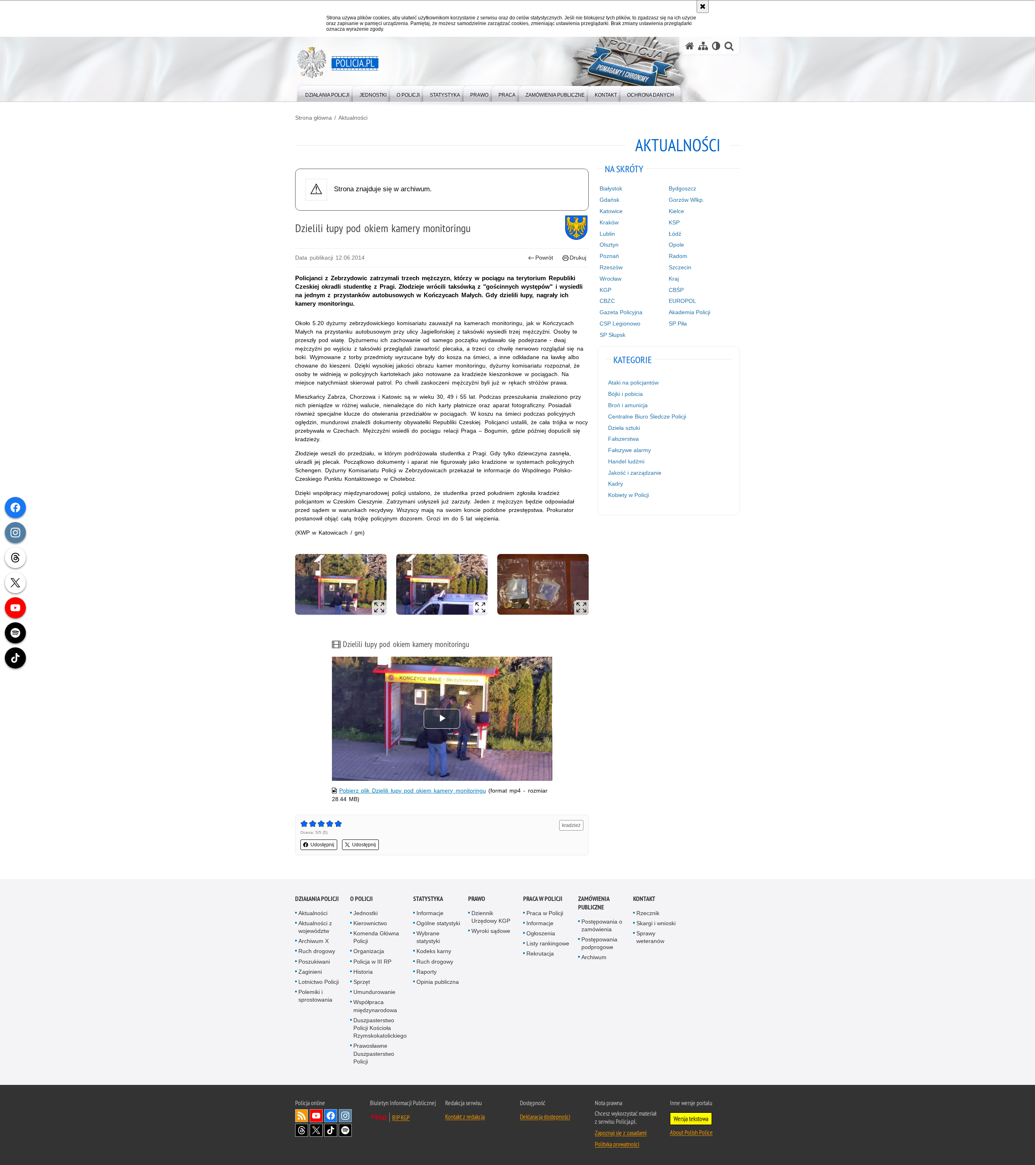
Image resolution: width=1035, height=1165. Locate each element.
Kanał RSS (301, 1115)
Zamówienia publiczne (593, 902)
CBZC (607, 301)
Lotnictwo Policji (318, 982)
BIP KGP (401, 1117)
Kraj (674, 278)
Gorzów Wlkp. (686, 200)
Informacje (430, 913)
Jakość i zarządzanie (634, 472)
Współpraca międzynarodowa (375, 1006)
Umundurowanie (374, 992)
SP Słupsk (612, 335)
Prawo (476, 898)
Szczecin (680, 267)
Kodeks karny (433, 951)
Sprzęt (361, 982)
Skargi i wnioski (656, 923)
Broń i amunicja (628, 405)
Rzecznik (647, 913)
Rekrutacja (540, 953)
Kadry (615, 483)
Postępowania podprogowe (599, 943)
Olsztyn (609, 244)
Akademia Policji (689, 312)
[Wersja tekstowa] (716, 46)
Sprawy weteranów (650, 937)
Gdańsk (609, 200)
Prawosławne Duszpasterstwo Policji (373, 1053)
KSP (674, 222)
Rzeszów (611, 267)
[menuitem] (327, 93)
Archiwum (593, 957)
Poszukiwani (314, 961)
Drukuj (578, 257)
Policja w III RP (372, 961)
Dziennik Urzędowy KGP (490, 917)
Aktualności (353, 117)
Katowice (611, 211)
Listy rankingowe (547, 943)
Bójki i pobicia (625, 394)
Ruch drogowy (316, 951)
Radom (678, 256)
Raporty (426, 971)
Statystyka (428, 898)
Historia (363, 971)
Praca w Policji (542, 898)
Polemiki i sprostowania (315, 996)
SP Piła (678, 323)
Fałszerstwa (623, 439)
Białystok (611, 188)
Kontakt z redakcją (465, 1116)
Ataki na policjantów (633, 382)
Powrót (544, 257)
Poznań (609, 256)
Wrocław (610, 278)
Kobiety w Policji (628, 495)
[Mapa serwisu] (703, 46)
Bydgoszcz (682, 188)
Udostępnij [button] (322, 845)
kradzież (571, 825)
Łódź (675, 233)
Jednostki (365, 913)
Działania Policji (317, 898)
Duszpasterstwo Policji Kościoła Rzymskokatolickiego (380, 1028)
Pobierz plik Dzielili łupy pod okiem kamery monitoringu (412, 790)
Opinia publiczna (437, 982)
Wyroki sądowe (490, 931)
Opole (676, 244)
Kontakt (644, 898)
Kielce (676, 211)
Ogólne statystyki (438, 923)
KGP (605, 290)
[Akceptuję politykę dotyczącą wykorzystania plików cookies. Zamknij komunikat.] (703, 6)
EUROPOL (682, 301)
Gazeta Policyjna (621, 312)
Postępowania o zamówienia (601, 925)
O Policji (361, 898)
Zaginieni (310, 971)
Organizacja (368, 951)
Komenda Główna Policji (376, 937)
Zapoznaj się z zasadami (620, 1133)
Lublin (607, 233)
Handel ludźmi (626, 461)
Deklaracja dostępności (545, 1116)
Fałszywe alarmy (629, 450)
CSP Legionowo (620, 323)
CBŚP (676, 290)
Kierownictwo (370, 923)
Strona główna (313, 117)
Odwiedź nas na (316, 1115)
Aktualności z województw (315, 927)
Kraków (609, 222)
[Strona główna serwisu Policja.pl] (689, 46)
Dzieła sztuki (624, 428)
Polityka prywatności (617, 1144)
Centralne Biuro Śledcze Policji (647, 416)
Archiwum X (313, 941)
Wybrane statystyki (428, 937)
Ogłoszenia (540, 933)
